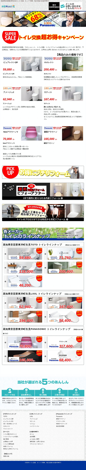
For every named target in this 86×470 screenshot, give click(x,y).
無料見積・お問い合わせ (37, 441)
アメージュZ (33, 419)
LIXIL (31, 416)
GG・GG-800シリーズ (10, 423)
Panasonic (59, 416)
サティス (32, 421)
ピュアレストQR (8, 419)
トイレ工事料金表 (8, 444)
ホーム (32, 434)
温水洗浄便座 (60, 426)
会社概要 (32, 436)
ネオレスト (6, 426)
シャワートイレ (34, 426)
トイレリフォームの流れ (10, 436)
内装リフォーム (8, 446)
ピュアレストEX (8, 421)
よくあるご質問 (34, 439)
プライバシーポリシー (36, 444)
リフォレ (32, 423)
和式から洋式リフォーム (10, 449)
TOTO (5, 416)
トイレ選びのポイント (10, 434)
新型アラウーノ (61, 419)
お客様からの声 (8, 441)
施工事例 (6, 439)
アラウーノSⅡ (60, 421)
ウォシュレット (8, 428)
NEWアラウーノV (61, 423)
